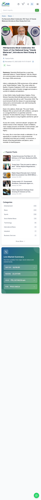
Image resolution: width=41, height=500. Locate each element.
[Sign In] (28, 4)
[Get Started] (32, 4)
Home (4, 16)
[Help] (18, 4)
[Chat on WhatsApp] (36, 495)
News (10, 16)
